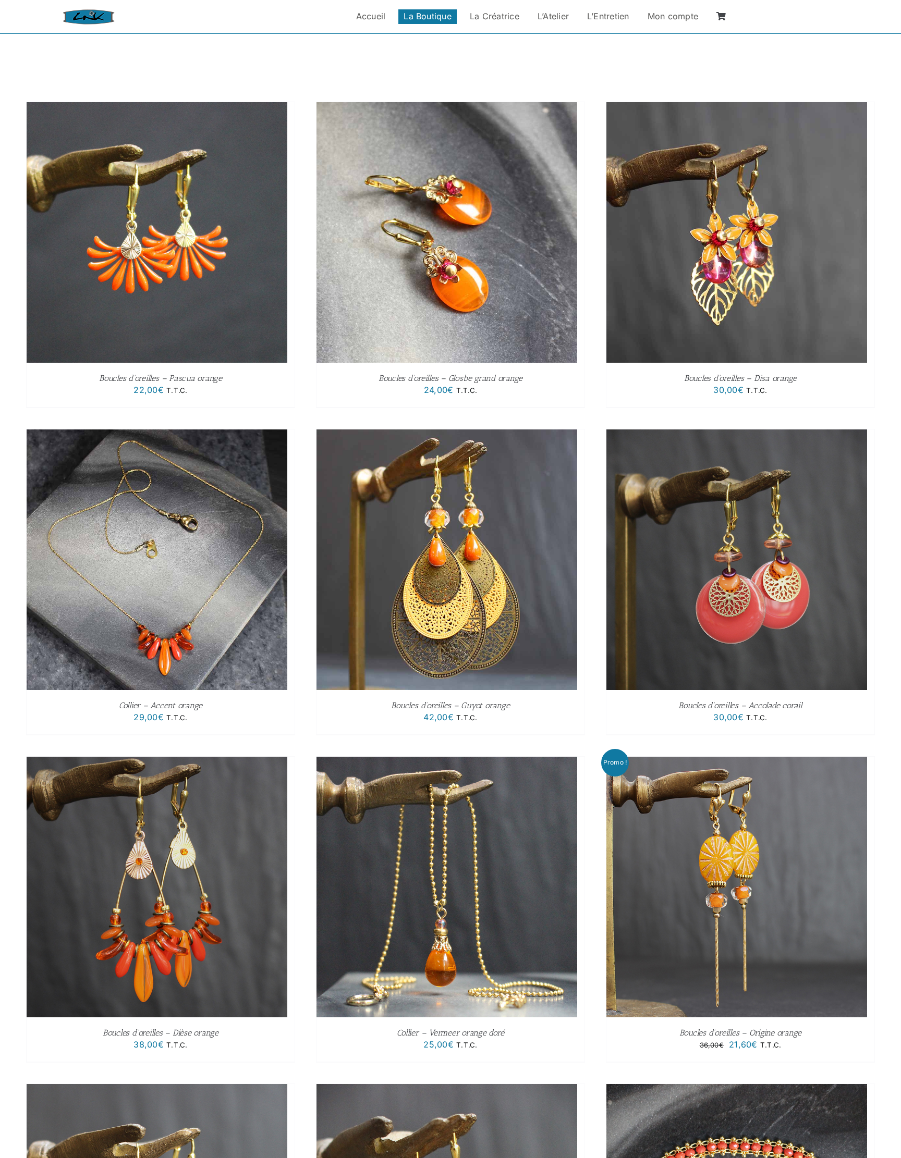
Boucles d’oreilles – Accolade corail (740, 705)
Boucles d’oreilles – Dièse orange (160, 1033)
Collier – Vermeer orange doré (450, 1033)
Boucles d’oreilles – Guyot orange (450, 705)
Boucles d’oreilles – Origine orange (740, 1033)
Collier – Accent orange (160, 705)
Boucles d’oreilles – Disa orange (740, 378)
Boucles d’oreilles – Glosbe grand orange (450, 378)
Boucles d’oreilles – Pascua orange (160, 378)
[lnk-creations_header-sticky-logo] (89, 13)
